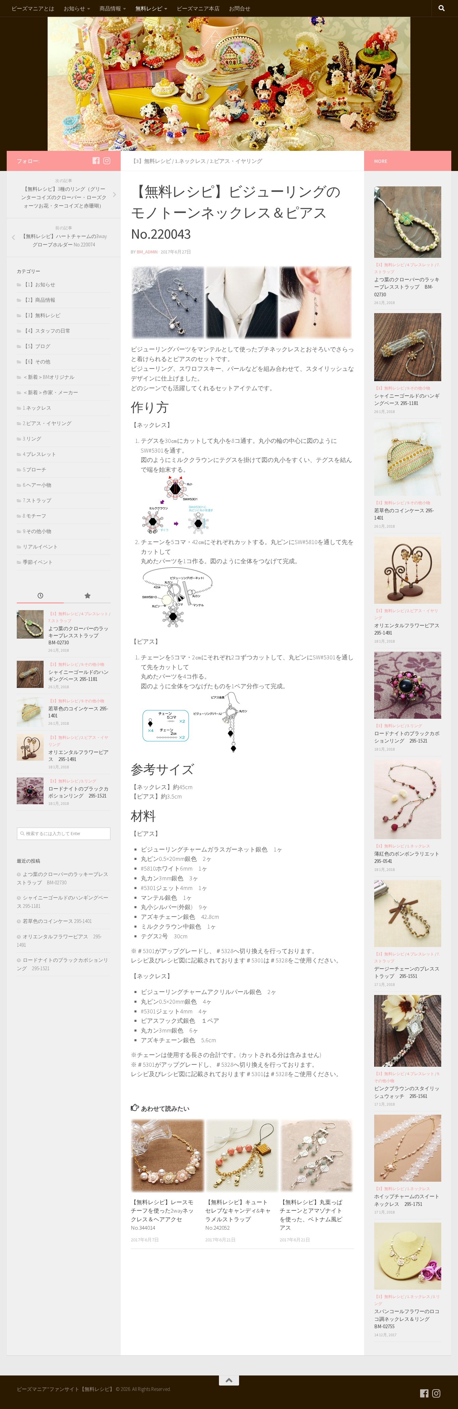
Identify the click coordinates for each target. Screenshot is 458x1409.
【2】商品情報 (39, 300)
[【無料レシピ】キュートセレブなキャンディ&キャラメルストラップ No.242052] (242, 1156)
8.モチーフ (34, 516)
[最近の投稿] (40, 596)
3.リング (32, 438)
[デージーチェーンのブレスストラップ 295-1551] (407, 913)
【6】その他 (36, 361)
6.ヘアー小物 (37, 485)
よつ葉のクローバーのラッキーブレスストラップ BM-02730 (78, 635)
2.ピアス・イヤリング (236, 161)
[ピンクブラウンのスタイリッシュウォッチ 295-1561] (407, 1031)
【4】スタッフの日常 (46, 331)
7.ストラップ (37, 500)
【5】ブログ (36, 346)
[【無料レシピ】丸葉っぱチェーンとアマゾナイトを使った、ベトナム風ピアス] (317, 1156)
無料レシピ (148, 8)
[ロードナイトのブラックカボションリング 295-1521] (30, 790)
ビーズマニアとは (32, 8)
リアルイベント (40, 546)
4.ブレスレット (39, 454)
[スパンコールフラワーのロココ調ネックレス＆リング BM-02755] (407, 1256)
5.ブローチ (34, 469)
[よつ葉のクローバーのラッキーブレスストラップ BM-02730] (30, 624)
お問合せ (239, 8)
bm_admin (147, 252)
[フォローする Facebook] (96, 161)
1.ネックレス (190, 161)
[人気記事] (87, 596)
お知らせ (74, 8)
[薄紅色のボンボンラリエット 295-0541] (407, 799)
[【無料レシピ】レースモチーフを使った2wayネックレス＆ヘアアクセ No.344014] (168, 1156)
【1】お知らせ (39, 284)
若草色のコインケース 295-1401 (57, 921)
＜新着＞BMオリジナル (48, 377)
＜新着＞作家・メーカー (50, 392)
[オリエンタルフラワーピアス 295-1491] (30, 747)
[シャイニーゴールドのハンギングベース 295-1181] (30, 674)
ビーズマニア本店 (198, 8)
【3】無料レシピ (151, 161)
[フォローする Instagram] (107, 161)
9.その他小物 (37, 531)
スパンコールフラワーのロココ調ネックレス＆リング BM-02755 (407, 1319)
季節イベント (38, 562)
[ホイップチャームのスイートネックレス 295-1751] (407, 1148)
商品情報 (110, 8)
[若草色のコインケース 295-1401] (30, 712)
